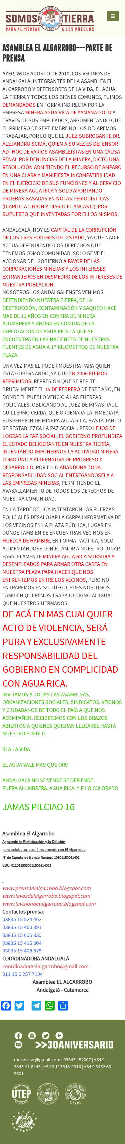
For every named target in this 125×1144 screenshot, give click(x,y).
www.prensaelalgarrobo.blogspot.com (46, 888)
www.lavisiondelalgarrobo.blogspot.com (49, 903)
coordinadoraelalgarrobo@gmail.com (45, 966)
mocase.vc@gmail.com (37, 1059)
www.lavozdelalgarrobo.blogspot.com (46, 895)
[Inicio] (47, 18)
